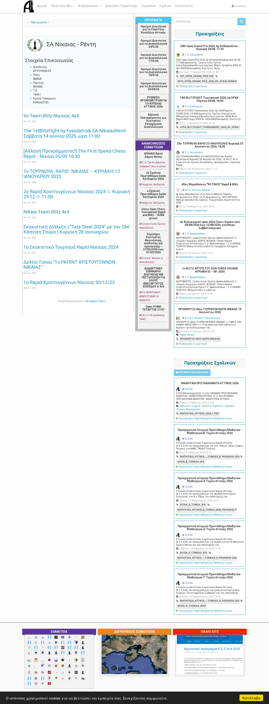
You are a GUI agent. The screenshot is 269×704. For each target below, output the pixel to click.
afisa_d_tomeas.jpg (193, 552)
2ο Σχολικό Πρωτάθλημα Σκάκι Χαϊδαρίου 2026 (153, 175)
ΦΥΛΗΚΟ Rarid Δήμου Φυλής (153, 155)
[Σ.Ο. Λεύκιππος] (63, 672)
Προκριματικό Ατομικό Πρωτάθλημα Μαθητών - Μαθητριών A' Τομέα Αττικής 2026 (210, 480)
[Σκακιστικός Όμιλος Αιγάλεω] (36, 683)
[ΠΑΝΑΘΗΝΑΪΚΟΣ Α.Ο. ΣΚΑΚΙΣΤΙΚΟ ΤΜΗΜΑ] (29, 666)
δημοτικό (217, 406)
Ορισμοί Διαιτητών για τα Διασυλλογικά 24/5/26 (153, 43)
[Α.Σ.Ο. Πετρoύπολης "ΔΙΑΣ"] (29, 653)
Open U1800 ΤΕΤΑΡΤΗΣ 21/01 (153, 308)
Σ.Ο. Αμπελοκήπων (195, 233)
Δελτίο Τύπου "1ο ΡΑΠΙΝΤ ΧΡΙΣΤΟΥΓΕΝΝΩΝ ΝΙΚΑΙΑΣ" (69, 264)
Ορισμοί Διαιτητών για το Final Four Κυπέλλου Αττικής (153, 29)
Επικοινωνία (184, 6)
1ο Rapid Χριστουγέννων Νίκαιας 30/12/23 (69, 282)
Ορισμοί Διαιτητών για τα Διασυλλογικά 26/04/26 (153, 86)
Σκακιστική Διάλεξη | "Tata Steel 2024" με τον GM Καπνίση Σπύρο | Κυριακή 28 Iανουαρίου (76, 229)
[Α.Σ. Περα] (76, 648)
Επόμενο (92, 301)
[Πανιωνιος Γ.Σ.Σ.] (43, 665)
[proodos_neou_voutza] (36, 637)
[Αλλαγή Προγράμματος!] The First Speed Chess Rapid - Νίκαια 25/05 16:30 (74, 153)
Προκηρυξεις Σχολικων (193, 372)
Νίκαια (190, 334)
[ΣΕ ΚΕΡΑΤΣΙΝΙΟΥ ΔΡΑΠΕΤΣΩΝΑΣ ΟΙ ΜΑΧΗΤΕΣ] (69, 678)
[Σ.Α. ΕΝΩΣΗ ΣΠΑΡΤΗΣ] (63, 666)
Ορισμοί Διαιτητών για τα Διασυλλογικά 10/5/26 (153, 72)
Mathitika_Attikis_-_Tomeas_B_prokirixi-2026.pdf (209, 456)
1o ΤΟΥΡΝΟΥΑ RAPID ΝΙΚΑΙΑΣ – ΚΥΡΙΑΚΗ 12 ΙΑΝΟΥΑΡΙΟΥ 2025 (71, 174)
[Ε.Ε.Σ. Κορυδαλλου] (83, 653)
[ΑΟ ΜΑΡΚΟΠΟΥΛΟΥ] (43, 653)
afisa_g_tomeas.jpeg (191, 606)
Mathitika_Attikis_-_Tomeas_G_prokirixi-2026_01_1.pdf (209, 600)
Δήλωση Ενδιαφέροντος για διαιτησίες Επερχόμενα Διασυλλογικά (153, 120)
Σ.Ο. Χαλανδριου (194, 54)
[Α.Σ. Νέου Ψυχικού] (63, 648)
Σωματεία (149, 6)
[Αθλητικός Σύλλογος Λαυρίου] (36, 653)
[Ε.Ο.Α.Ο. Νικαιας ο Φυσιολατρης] (29, 660)
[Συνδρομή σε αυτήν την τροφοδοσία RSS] (129, 32)
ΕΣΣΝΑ (189, 389)
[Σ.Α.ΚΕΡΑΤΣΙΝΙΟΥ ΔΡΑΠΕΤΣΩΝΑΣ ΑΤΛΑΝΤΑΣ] (69, 666)
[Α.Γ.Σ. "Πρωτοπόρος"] (43, 637)
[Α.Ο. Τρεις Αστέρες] (83, 642)
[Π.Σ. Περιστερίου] (83, 659)
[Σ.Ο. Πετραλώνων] (36, 678)
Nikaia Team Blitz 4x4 (46, 212)
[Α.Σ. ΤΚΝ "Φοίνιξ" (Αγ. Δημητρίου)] (83, 648)
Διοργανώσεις (88, 6)
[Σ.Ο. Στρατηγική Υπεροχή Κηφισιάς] (43, 678)
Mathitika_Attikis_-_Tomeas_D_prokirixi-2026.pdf (207, 558)
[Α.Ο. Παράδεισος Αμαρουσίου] (69, 642)
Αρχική (42, 6)
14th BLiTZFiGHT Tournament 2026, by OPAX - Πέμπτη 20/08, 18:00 (210, 99)
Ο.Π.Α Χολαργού (193, 106)
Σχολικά (165, 6)
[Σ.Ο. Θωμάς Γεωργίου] (49, 672)
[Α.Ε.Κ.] (56, 637)
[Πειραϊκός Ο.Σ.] (49, 666)
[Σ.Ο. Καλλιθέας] (56, 672)
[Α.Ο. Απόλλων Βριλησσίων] (83, 637)
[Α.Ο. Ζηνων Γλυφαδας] (36, 642)
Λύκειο (180, 409)
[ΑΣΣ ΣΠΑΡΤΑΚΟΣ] (56, 653)
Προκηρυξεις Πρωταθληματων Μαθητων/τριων (205, 418)
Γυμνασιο (229, 406)
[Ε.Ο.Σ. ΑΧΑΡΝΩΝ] (36, 660)
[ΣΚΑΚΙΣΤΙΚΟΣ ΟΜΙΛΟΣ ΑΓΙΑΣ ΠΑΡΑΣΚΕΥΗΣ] (29, 683)
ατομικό (195, 406)
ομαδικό (206, 406)
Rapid (183, 334)
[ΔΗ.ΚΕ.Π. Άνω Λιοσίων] (76, 653)
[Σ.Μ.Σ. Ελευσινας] (76, 666)
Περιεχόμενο (39, 22)
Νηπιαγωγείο (193, 409)
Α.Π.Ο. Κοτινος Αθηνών (197, 190)
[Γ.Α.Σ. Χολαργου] (63, 653)
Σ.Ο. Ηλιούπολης (194, 152)
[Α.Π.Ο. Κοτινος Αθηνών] (43, 648)
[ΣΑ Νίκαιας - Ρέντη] (63, 679)
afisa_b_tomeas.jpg (190, 461)
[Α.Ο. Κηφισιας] (43, 642)
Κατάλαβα (251, 697)
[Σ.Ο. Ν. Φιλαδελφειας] (69, 672)
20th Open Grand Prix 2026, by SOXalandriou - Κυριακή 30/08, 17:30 (209, 48)
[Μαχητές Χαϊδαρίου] (63, 660)
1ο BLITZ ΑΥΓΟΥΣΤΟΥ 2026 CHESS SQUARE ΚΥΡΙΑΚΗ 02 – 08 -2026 (210, 270)
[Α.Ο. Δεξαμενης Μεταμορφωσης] (29, 642)
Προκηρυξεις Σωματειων (193, 86)
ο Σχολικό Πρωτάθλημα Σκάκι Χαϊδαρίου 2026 (153, 193)
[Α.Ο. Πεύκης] (76, 642)
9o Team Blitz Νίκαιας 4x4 (51, 116)
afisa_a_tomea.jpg (193, 504)
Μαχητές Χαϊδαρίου (153, 184)
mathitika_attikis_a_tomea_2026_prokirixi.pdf (207, 509)
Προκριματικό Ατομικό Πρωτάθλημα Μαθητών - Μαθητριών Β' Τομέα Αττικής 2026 (210, 431)
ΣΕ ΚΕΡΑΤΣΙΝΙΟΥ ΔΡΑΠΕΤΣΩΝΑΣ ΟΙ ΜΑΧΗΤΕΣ (149, 296)
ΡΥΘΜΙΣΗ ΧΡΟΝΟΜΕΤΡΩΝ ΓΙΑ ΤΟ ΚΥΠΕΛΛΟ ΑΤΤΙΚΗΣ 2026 (153, 102)
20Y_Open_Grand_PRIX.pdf (197, 76)
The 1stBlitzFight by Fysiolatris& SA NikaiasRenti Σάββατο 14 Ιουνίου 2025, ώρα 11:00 (74, 133)
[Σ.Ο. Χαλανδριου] (56, 677)
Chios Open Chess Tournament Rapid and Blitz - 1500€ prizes (153, 214)
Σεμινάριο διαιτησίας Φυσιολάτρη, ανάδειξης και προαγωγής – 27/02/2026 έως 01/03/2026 (153, 243)
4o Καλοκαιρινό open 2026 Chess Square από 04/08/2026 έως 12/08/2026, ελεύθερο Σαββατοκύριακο (210, 225)
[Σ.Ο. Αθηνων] (29, 671)
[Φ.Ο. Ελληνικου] (49, 684)
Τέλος (102, 301)
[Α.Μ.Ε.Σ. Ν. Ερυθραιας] (69, 637)
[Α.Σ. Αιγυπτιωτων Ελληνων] (49, 648)
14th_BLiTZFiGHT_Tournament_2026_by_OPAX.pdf (209, 127)
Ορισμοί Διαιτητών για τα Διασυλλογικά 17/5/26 (153, 57)
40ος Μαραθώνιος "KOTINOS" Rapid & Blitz (210, 184)
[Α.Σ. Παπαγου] (69, 648)
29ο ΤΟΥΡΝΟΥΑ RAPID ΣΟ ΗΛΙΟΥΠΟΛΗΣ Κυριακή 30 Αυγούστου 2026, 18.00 (210, 145)
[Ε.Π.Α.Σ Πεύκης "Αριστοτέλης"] (43, 661)
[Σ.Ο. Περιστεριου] (29, 678)
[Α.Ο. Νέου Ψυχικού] (63, 642)
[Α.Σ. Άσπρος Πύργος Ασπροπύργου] (56, 648)
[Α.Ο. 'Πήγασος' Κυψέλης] (76, 637)
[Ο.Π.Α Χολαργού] (69, 660)
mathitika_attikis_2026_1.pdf (199, 413)
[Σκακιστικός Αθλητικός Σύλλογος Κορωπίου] (83, 678)
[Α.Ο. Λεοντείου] (49, 643)
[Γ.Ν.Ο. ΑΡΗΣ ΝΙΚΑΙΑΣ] (69, 653)
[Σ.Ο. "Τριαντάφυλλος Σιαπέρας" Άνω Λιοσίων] (83, 666)
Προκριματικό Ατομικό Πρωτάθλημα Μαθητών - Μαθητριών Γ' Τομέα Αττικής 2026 (210, 576)
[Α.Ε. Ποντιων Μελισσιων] (49, 637)
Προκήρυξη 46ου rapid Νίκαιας (200, 339)
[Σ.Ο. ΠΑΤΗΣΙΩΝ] (83, 672)
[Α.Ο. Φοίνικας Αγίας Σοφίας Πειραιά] (29, 648)
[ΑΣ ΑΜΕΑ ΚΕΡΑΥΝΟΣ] (49, 653)
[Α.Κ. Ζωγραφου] (63, 637)
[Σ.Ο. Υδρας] (49, 678)
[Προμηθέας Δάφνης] (56, 666)
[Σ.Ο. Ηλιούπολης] (43, 672)
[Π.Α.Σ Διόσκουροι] (76, 660)
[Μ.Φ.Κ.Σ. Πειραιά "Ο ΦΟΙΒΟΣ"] (56, 660)
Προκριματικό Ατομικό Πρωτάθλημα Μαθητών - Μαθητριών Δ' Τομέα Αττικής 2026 (210, 528)
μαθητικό (185, 406)
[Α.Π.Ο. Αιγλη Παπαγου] (36, 648)
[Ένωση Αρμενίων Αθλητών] (49, 660)
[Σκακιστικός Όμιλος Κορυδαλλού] (43, 683)
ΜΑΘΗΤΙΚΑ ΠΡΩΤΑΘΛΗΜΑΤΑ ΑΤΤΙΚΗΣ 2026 (210, 383)
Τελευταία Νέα (61, 6)
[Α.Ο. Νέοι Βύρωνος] (56, 642)
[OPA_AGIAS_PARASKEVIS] (29, 638)
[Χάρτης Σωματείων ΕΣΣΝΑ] (144, 659)
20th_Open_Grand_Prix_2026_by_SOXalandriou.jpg (207, 81)
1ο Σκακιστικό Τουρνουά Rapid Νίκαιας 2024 (70, 247)
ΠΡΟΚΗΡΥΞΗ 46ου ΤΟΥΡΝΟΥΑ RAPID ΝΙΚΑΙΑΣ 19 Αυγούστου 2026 (209, 311)
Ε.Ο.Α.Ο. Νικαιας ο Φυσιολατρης (203, 318)
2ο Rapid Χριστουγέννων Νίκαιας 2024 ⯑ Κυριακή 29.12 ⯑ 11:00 (76, 194)
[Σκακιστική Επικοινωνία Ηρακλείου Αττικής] (76, 678)
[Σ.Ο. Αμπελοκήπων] (36, 672)
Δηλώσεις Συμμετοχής (121, 6)
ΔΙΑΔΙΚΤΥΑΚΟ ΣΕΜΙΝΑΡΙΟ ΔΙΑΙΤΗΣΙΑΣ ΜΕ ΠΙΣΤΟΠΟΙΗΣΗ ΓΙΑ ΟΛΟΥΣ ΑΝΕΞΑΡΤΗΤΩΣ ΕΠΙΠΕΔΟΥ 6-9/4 (153, 277)
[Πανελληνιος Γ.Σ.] (36, 666)
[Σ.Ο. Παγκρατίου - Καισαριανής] (76, 672)
